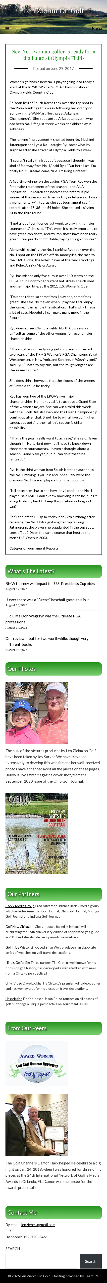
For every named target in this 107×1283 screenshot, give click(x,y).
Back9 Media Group (20, 906)
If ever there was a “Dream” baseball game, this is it (47, 599)
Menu (97, 28)
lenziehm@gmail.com (38, 1224)
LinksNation (13, 999)
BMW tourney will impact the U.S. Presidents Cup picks (50, 583)
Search (12, 1248)
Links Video (13, 983)
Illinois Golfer (15, 963)
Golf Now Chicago (18, 927)
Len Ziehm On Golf (53, 10)
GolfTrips (12, 947)
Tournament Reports (42, 548)
